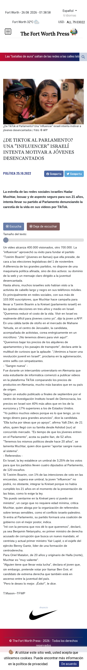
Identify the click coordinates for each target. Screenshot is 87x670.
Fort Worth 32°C (22, 22)
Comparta (55, 173)
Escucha (15, 226)
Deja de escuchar (45, 226)
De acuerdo (69, 664)
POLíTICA (9, 173)
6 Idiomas (69, 15)
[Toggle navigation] (8, 31)
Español (68, 11)
